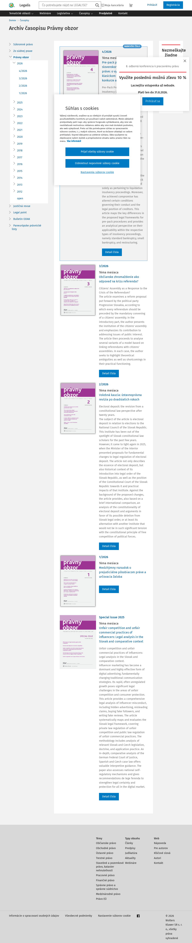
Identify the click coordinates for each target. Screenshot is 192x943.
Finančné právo (105, 880)
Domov (12, 20)
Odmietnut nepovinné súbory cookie (97, 163)
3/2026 (23, 78)
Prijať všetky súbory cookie (97, 151)
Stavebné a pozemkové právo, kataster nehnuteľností (110, 866)
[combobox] (70, 5)
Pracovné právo (105, 875)
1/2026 (23, 93)
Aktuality (130, 858)
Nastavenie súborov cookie (114, 915)
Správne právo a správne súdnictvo (107, 887)
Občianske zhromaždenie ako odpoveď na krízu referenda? (119, 279)
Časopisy (24, 20)
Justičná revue (21, 206)
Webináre (130, 863)
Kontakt (158, 863)
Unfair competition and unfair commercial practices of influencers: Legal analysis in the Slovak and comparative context (121, 634)
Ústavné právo (104, 853)
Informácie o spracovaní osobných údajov (34, 915)
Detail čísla (112, 252)
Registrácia (173, 5)
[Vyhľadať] (97, 5)
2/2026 (23, 85)
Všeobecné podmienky (78, 915)
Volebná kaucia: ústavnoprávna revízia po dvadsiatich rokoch (120, 397)
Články (129, 843)
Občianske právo (106, 843)
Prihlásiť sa (153, 101)
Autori (157, 858)
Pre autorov (161, 848)
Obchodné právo (106, 848)
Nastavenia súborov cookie (97, 172)
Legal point (20, 212)
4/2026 (23, 71)
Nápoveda (160, 843)
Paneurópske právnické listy (26, 227)
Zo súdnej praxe (22, 51)
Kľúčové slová (162, 853)
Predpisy (130, 848)
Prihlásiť (152, 5)
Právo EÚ (101, 899)
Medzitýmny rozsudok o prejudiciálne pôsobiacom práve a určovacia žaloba (122, 572)
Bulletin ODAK (21, 219)
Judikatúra (131, 853)
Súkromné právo (23, 44)
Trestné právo (104, 858)
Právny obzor (21, 57)
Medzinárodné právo (108, 894)
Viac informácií (74, 141)
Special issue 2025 (111, 617)
